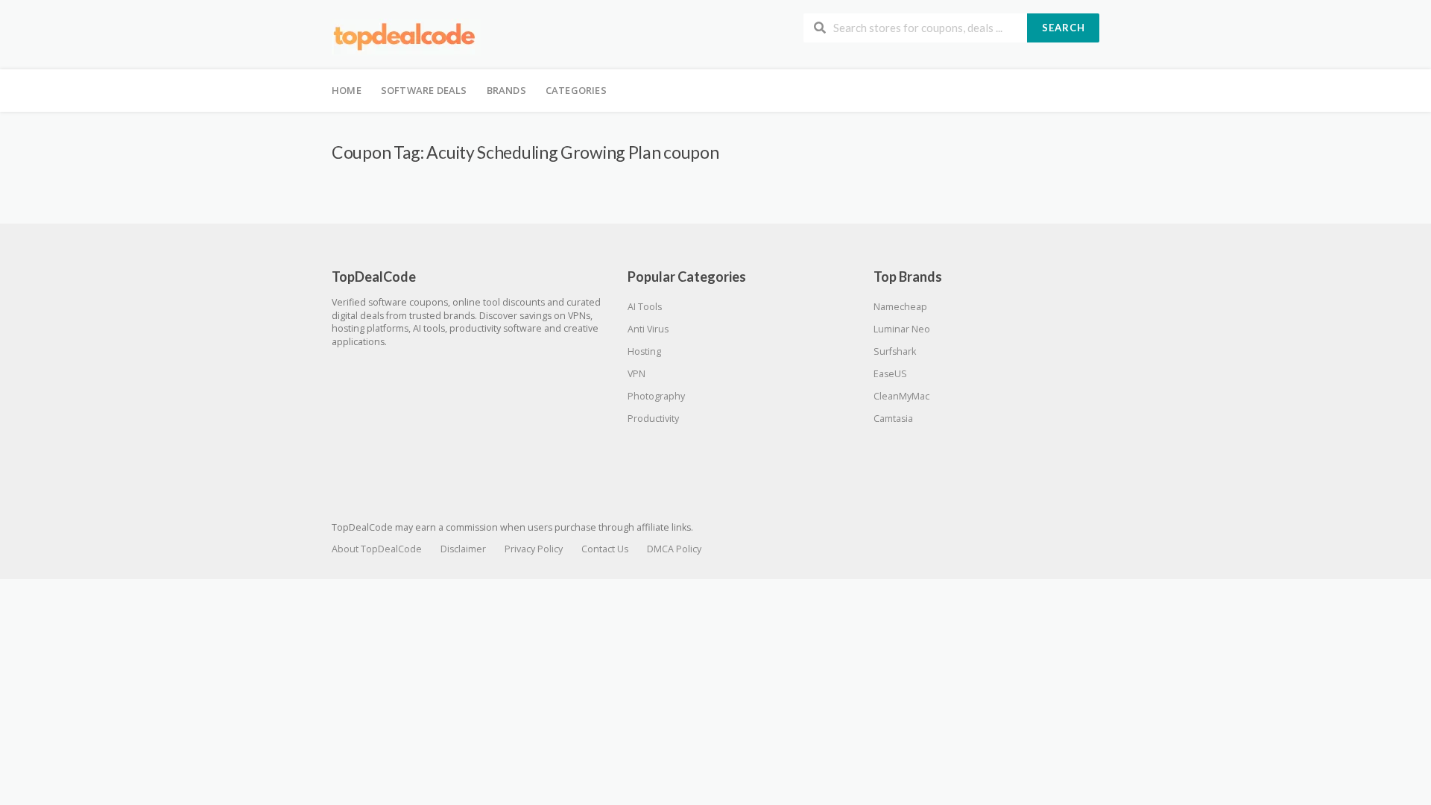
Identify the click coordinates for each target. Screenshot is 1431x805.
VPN (636, 373)
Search (1063, 28)
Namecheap (900, 306)
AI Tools (645, 306)
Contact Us (604, 549)
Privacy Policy (534, 549)
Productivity (653, 418)
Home (346, 90)
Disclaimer (463, 549)
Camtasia (893, 418)
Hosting (644, 351)
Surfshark (895, 351)
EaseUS (890, 373)
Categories (576, 90)
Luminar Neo (902, 329)
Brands (506, 90)
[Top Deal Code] (406, 36)
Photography (656, 396)
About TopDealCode (377, 549)
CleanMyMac (901, 396)
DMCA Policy (674, 549)
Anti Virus (648, 329)
